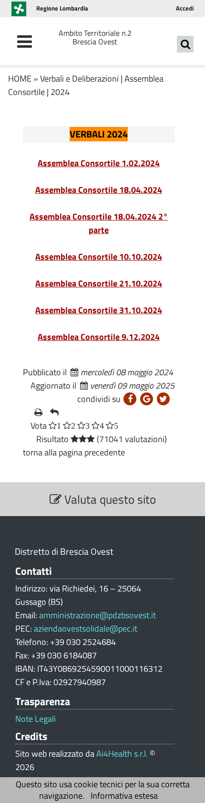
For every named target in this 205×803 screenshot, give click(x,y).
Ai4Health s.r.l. (122, 753)
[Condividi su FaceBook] (129, 398)
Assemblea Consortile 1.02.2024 (99, 163)
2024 (60, 91)
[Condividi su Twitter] (163, 398)
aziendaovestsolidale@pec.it (85, 628)
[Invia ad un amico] (54, 412)
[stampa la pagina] (38, 412)
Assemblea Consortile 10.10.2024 (98, 256)
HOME (19, 78)
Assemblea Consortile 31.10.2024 (98, 310)
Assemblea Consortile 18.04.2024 (98, 189)
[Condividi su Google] (146, 398)
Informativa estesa (124, 795)
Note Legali (35, 719)
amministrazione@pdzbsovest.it (97, 615)
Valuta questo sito (109, 499)
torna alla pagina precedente (74, 452)
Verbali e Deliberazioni (79, 78)
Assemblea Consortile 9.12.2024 (99, 336)
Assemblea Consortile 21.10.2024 (98, 283)
